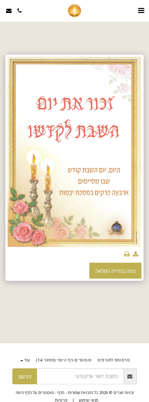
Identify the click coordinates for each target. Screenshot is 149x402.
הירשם (24, 376)
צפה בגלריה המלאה (115, 270)
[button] (141, 10)
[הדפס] (127, 254)
